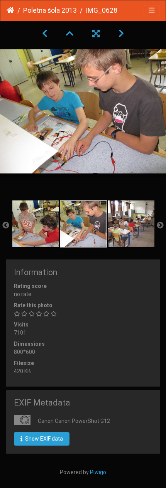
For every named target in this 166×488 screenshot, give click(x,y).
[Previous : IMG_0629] (45, 34)
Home (10, 10)
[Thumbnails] (70, 34)
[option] (35, 223)
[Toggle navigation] (151, 10)
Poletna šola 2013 (50, 10)
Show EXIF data (43, 439)
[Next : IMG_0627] (121, 34)
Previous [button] (6, 225)
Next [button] (160, 225)
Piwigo (98, 472)
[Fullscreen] (96, 34)
